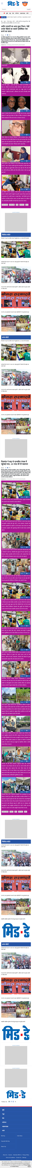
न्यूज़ (10, 13)
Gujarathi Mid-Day (5, 1141)
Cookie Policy (15, 1166)
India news (22, 204)
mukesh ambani (5, 811)
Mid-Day (3, 1135)
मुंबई (7, 13)
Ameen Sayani (4, 204)
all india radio (12, 204)
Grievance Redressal (16, 1160)
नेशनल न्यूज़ (9, 21)
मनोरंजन (17, 13)
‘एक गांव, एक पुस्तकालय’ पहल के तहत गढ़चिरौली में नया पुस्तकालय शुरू (15, 312)
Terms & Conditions (10, 1157)
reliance (11, 811)
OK (29, 1166)
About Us (5, 1154)
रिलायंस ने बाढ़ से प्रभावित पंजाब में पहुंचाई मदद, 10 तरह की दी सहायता (15, 238)
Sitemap (24, 1157)
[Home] (4, 13)
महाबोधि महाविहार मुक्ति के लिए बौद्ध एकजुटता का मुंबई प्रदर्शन (13, 919)
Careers (10, 1154)
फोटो (27, 13)
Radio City (3, 1146)
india (17, 204)
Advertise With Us (17, 1154)
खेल (13, 13)
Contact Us (18, 1157)
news (27, 204)
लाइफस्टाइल (22, 13)
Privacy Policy (26, 1154)
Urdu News (19, 1135)
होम (1, 21)
